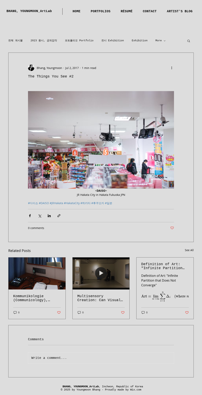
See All (189, 250)
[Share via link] (59, 216)
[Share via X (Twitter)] (39, 216)
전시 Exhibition (112, 40)
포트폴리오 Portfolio (79, 40)
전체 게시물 (15, 40)
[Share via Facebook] (30, 216)
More (158, 40)
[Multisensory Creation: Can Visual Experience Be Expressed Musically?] (101, 273)
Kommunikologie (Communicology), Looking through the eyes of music (33, 298)
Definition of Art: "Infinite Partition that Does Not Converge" (161, 266)
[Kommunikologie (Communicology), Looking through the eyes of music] (36, 273)
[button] (189, 40)
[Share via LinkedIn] (49, 216)
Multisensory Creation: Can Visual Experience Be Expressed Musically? (99, 298)
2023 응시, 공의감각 (44, 40)
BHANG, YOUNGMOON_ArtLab (29, 11)
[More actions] (171, 67)
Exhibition (140, 40)
